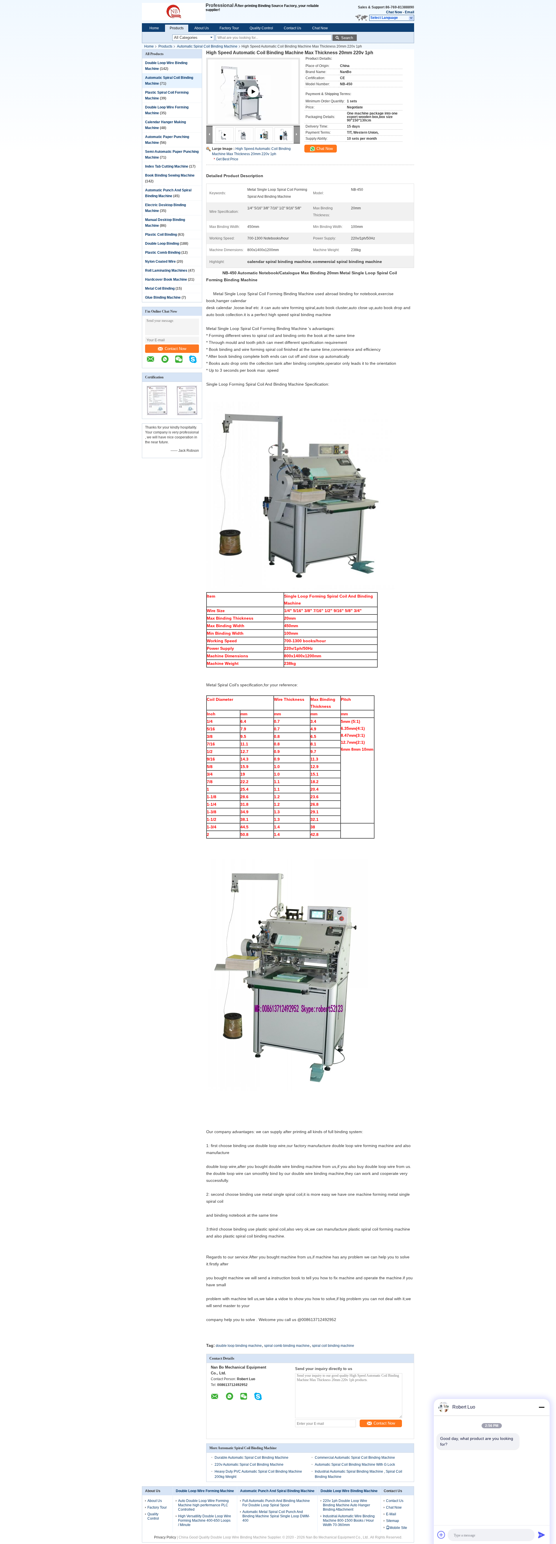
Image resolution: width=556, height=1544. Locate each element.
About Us (201, 28)
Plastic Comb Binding (162, 253)
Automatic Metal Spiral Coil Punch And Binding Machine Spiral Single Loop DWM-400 (276, 1516)
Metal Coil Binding (160, 288)
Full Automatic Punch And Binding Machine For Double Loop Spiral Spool (276, 1503)
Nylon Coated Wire (160, 262)
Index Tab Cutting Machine (166, 166)
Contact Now (175, 348)
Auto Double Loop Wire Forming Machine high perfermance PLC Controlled (203, 1505)
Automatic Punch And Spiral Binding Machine (277, 1491)
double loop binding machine (239, 1346)
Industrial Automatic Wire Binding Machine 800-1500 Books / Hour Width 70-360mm (349, 1520)
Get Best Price (227, 159)
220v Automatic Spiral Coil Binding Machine (249, 1465)
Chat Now (394, 12)
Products (177, 28)
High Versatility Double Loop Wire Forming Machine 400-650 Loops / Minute (204, 1520)
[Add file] (441, 1534)
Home (154, 28)
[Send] (541, 1534)
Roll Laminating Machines (166, 270)
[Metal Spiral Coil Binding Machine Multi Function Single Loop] (253, 98)
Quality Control (261, 28)
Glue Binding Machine (163, 297)
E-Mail (391, 1514)
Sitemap (392, 1521)
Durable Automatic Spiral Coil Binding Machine (251, 1458)
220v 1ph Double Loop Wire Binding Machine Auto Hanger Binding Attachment (346, 1505)
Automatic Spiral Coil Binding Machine (207, 46)
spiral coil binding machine (333, 1346)
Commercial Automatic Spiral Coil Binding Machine (355, 1458)
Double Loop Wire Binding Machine (349, 1491)
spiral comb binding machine (287, 1346)
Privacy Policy (165, 1537)
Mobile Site (398, 1528)
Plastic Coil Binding (161, 235)
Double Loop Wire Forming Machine (205, 1491)
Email (409, 12)
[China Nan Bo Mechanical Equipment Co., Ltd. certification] (157, 415)
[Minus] (541, 1407)
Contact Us (292, 28)
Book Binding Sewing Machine (170, 175)
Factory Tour (229, 28)
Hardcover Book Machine (166, 279)
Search (347, 38)
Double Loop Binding (162, 244)
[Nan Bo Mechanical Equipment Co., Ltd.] (174, 11)
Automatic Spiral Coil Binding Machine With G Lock (355, 1465)
